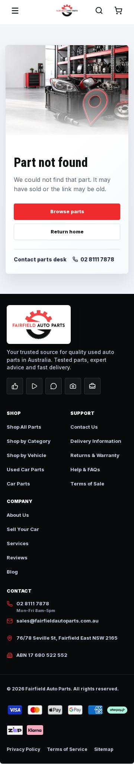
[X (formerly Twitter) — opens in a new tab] (53, 386)
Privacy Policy (23, 749)
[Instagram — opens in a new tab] (73, 386)
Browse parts (67, 211)
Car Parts (18, 484)
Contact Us (84, 427)
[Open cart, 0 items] (118, 10)
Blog (12, 572)
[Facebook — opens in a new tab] (15, 386)
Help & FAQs (85, 469)
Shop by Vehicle (26, 455)
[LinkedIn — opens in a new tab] (92, 386)
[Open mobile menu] (15, 10)
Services (18, 543)
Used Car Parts (25, 469)
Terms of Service (67, 749)
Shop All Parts (24, 427)
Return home (67, 232)
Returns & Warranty (94, 455)
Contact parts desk (40, 259)
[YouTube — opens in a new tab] (34, 386)
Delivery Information (95, 441)
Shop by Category (29, 441)
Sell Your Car (23, 529)
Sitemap (104, 749)
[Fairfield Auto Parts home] (67, 10)
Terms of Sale (87, 484)
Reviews (17, 557)
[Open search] (99, 10)
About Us (18, 515)
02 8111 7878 (97, 259)
